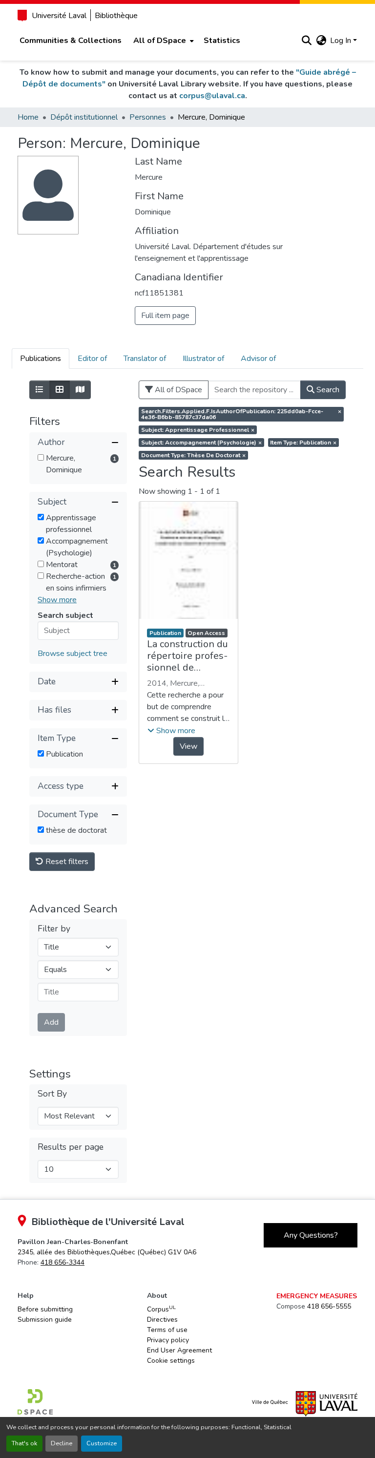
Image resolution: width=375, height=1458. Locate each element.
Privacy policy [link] (168, 1340)
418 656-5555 (329, 1306)
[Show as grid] (59, 389)
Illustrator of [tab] (203, 358)
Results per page (71, 1147)
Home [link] (28, 117)
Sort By (52, 1094)
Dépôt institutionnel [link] (84, 117)
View (188, 746)
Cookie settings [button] (171, 1360)
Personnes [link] (147, 117)
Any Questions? (311, 1235)
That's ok (24, 1443)
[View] (188, 560)
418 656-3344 (62, 1262)
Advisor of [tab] (258, 358)
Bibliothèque (116, 15)
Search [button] (326, 389)
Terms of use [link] (167, 1329)
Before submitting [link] (45, 1309)
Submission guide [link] (45, 1319)
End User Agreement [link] (179, 1350)
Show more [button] (57, 599)
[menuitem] (162, 40)
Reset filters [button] (65, 861)
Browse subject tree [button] (72, 653)
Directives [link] (162, 1319)
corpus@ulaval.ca (212, 95)
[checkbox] (41, 457)
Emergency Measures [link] (316, 1296)
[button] (306, 40)
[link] (107, 1252)
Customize (101, 1443)
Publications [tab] (40, 358)
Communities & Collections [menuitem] (71, 40)
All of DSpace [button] (159, 40)
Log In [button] (341, 40)
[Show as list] (39, 389)
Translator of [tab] (145, 358)
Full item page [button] (165, 315)
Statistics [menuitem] (222, 40)
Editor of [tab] (92, 358)
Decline (61, 1443)
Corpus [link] (161, 1309)
